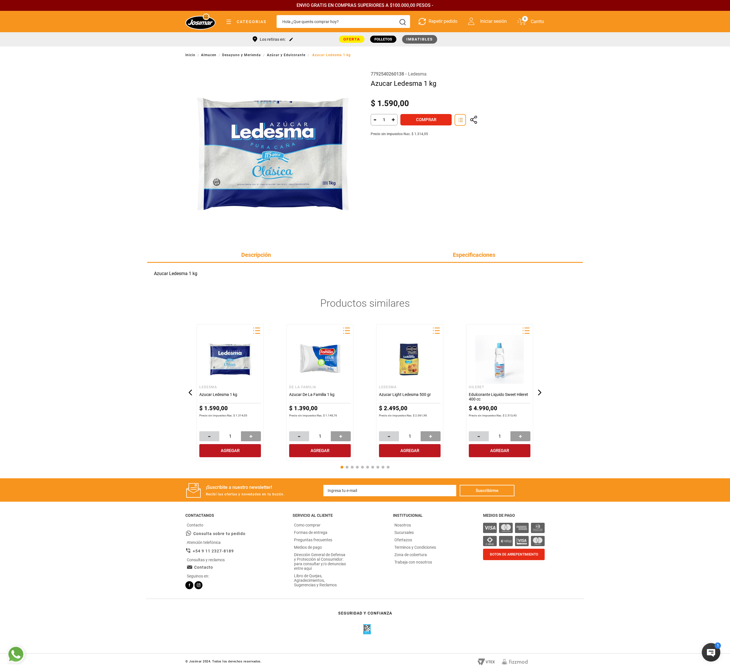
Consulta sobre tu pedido (219, 533)
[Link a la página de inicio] (190, 55)
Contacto (203, 567)
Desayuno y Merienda (241, 55)
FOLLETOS (383, 39)
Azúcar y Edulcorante (286, 55)
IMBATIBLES (419, 39)
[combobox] (343, 21)
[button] (460, 119)
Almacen (208, 55)
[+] (393, 119)
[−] (374, 119)
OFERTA (351, 39)
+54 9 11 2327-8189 (213, 551)
